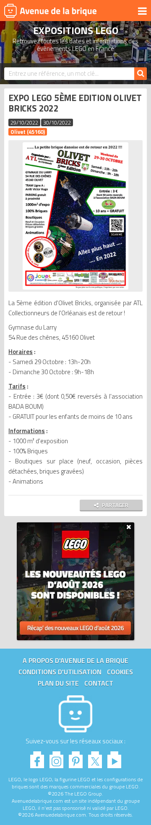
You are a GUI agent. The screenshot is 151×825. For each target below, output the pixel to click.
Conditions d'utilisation (60, 672)
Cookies (120, 672)
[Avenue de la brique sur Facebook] (37, 757)
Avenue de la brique (50, 10)
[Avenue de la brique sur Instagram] (56, 757)
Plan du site (58, 683)
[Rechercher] (140, 73)
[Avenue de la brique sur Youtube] (114, 757)
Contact (98, 683)
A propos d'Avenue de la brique (75, 660)
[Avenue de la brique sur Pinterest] (76, 757)
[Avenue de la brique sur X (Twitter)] (95, 757)
